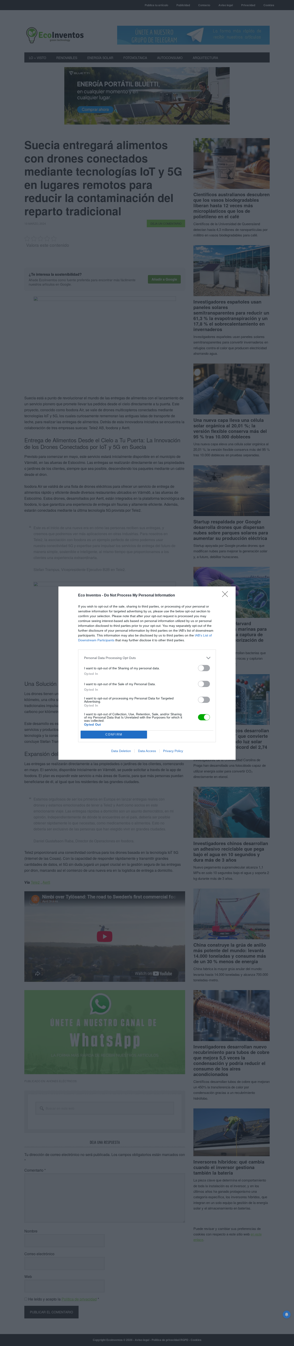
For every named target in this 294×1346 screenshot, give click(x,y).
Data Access (147, 751)
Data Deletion (121, 751)
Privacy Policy (173, 751)
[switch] (204, 668)
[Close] (226, 595)
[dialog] (147, 673)
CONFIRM (113, 734)
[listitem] (147, 658)
